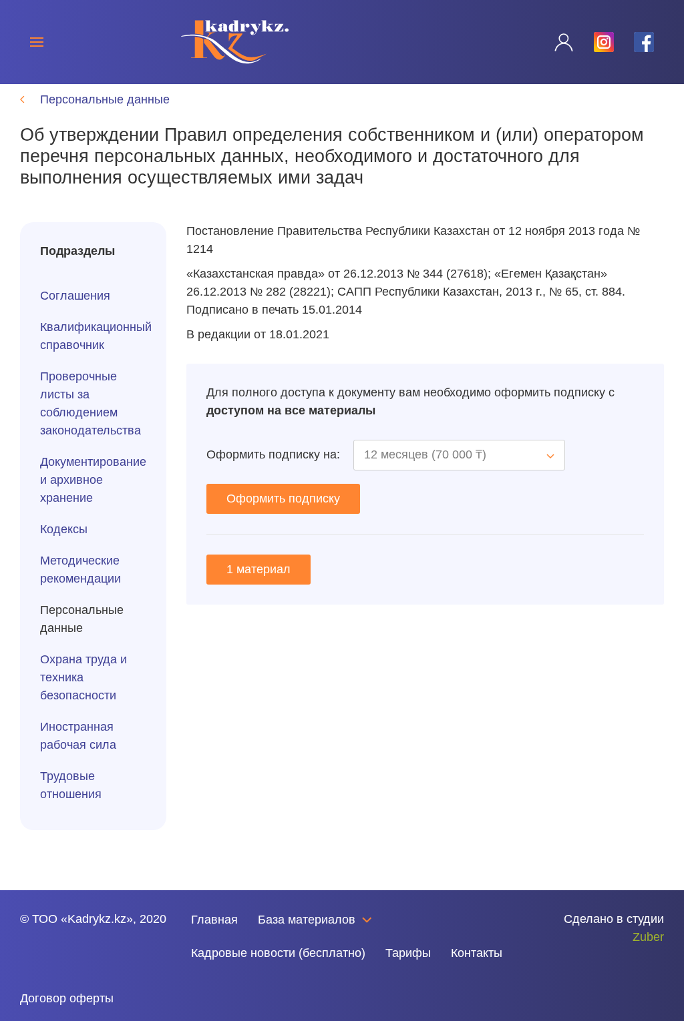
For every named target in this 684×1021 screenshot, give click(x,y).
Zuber (648, 937)
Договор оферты (67, 998)
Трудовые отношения (71, 785)
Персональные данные (82, 619)
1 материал (258, 569)
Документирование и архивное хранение (93, 479)
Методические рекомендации (80, 569)
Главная (214, 919)
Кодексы (64, 529)
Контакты (476, 953)
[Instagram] (52, 957)
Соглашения (75, 295)
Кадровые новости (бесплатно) (278, 953)
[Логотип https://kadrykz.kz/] (235, 41)
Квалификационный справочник (93, 336)
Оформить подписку (283, 498)
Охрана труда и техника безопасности (83, 677)
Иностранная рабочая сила (78, 735)
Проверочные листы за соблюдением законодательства (90, 403)
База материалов (306, 919)
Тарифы (408, 953)
